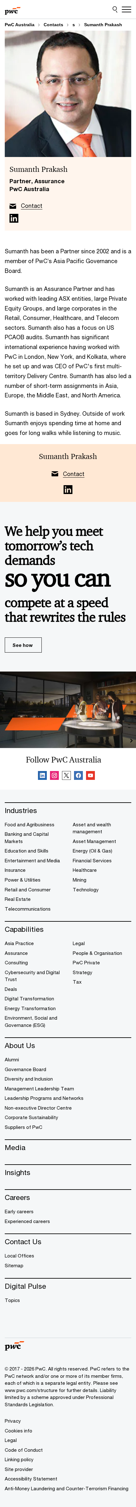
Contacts (53, 24)
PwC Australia (19, 24)
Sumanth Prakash (103, 24)
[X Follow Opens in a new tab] (66, 776)
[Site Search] (115, 9)
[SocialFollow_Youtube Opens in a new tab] (90, 776)
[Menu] (126, 9)
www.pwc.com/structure (31, 1390)
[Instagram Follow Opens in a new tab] (54, 776)
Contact (31, 205)
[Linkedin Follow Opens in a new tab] (42, 776)
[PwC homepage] (13, 9)
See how (22, 645)
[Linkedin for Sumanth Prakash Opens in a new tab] (13, 218)
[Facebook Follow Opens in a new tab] (78, 776)
